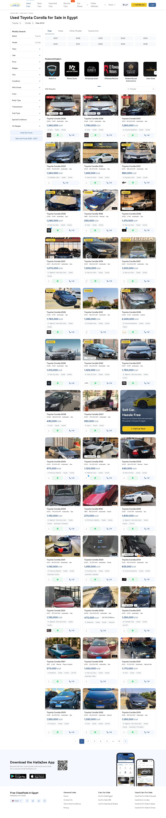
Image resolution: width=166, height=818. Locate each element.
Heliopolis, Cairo (129, 177)
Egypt (17, 801)
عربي (126, 4)
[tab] (49, 31)
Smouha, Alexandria (131, 130)
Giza (88, 723)
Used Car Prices (26, 133)
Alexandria (90, 622)
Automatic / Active (53, 574)
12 (119, 741)
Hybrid (125, 327)
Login (152, 5)
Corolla (63, 130)
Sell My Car (140, 5)
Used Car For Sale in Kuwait (145, 796)
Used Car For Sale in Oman (145, 808)
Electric (107, 723)
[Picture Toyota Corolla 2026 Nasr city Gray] (63, 349)
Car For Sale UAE (104, 800)
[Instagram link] (45, 801)
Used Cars (28, 4)
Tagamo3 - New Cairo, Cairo (57, 272)
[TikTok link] (33, 801)
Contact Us (68, 800)
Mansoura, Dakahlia (55, 473)
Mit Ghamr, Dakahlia (93, 520)
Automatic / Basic (90, 676)
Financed (111, 622)
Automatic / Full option (136, 727)
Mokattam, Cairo (54, 177)
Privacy (66, 808)
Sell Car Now (139, 429)
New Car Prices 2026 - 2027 (26, 139)
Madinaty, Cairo (91, 473)
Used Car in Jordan (142, 800)
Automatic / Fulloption (61, 523)
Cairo (88, 225)
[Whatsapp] (57, 135)
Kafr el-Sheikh (129, 473)
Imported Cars (53, 4)
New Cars (39, 4)
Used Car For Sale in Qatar (145, 804)
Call (72, 135)
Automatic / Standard (91, 574)
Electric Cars (69, 4)
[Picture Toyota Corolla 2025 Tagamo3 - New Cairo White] (138, 495)
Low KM (131, 523)
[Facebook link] (27, 801)
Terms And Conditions (72, 804)
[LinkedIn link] (39, 801)
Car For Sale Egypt (105, 796)
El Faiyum (52, 723)
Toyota (57, 130)
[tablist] (100, 31)
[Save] (78, 97)
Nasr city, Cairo (91, 177)
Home (66, 796)
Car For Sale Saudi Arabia (108, 804)
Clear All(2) (39, 23)
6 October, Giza (91, 323)
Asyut (89, 425)
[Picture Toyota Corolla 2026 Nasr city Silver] (138, 200)
